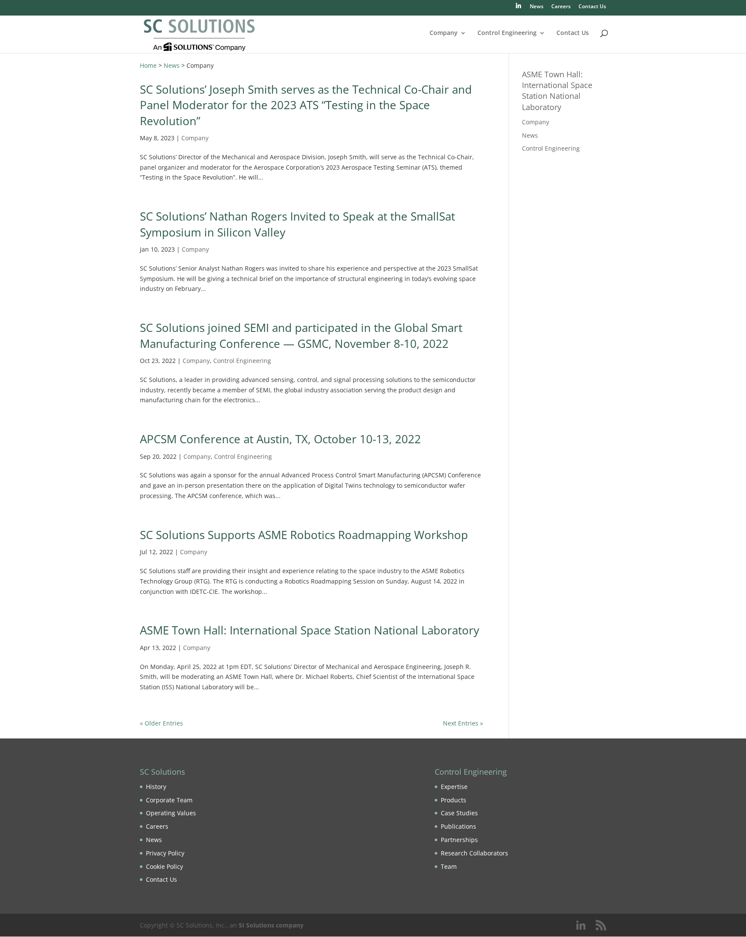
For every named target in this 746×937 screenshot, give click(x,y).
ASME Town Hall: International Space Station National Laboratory (309, 630)
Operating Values (171, 813)
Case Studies (459, 813)
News (537, 7)
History (156, 786)
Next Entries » (463, 723)
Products (453, 800)
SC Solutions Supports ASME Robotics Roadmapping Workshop (304, 535)
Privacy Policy (165, 853)
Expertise (454, 786)
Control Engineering (507, 33)
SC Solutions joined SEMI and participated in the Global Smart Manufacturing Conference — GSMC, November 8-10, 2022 (301, 335)
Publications (458, 826)
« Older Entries (161, 723)
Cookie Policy (164, 866)
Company (444, 33)
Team (449, 866)
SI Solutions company (271, 925)
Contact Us (592, 7)
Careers (561, 7)
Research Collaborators (474, 853)
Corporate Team (169, 800)
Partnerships (459, 840)
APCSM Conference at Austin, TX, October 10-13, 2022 (280, 439)
